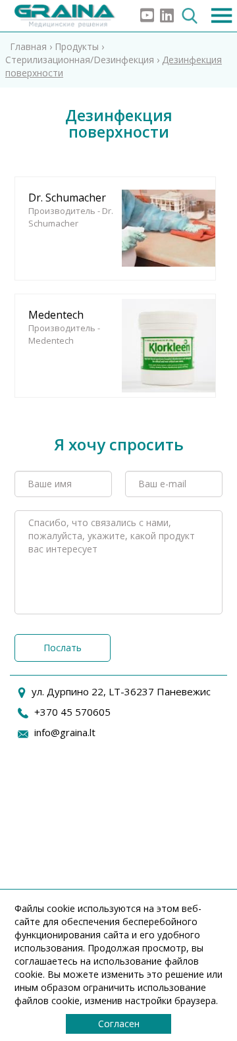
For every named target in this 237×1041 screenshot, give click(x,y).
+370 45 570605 (72, 711)
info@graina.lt (64, 732)
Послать (62, 647)
